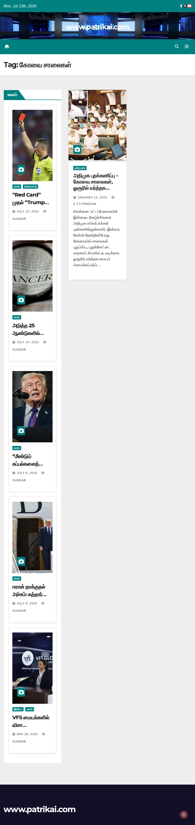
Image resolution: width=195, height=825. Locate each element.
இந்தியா (18, 709)
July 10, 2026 (28, 211)
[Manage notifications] (184, 814)
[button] (177, 46)
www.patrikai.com (97, 27)
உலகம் (17, 186)
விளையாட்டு (30, 186)
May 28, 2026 (28, 734)
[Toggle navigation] (186, 47)
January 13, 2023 (93, 197)
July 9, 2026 (27, 473)
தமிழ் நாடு (80, 168)
